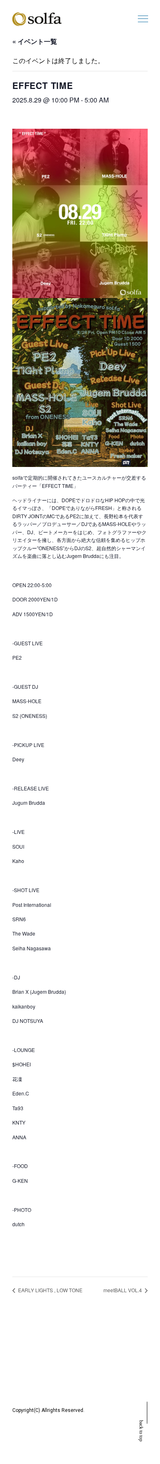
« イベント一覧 (34, 41)
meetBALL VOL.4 (123, 1289)
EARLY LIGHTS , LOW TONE (49, 1289)
